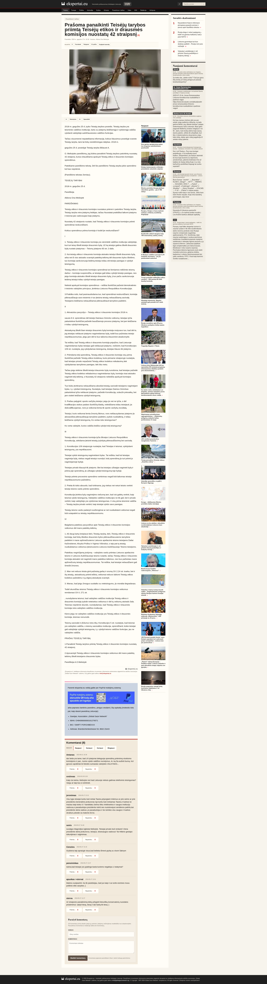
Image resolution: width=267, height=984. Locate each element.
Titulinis (65, 10)
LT (179, 4)
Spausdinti (86, 119)
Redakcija (143, 10)
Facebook (78, 44)
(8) (138, 35)
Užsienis (106, 10)
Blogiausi (111, 748)
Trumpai (73, 10)
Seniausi (89, 748)
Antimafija (90, 10)
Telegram (86, 44)
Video (129, 10)
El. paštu (94, 44)
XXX (135, 10)
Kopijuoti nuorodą (104, 44)
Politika (81, 10)
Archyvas (152, 10)
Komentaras (72, 939)
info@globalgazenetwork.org (120, 980)
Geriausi (100, 748)
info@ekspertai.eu (105, 673)
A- (66, 119)
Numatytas (73, 119)
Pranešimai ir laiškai (118, 10)
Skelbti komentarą (77, 958)
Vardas (70, 930)
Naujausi (78, 748)
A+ (80, 119)
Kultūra (98, 10)
